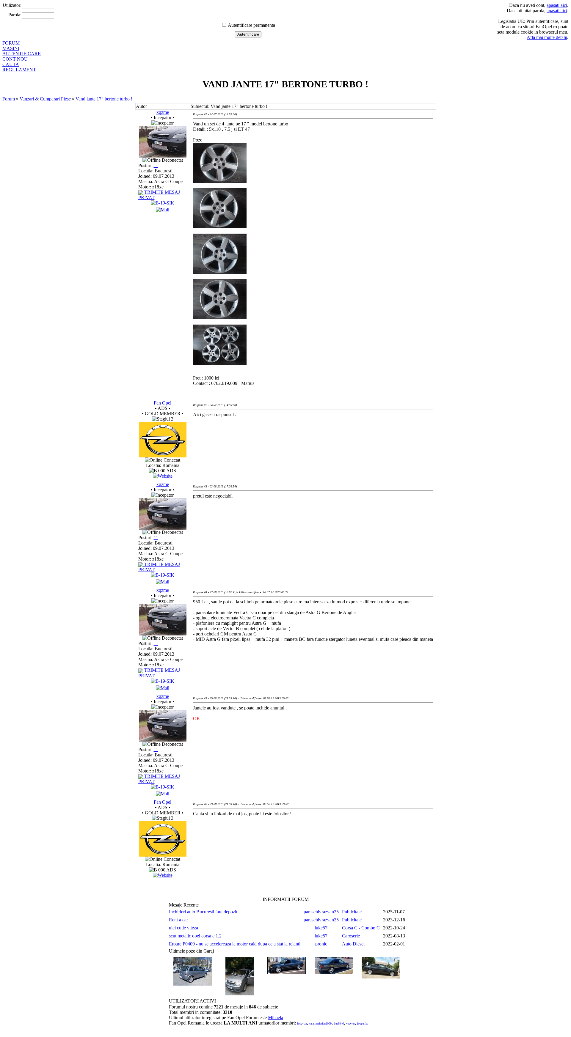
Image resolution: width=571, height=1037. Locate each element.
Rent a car (178, 919)
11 (156, 165)
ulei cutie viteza (183, 927)
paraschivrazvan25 (321, 911)
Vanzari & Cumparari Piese (45, 98)
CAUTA (10, 64)
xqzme (162, 112)
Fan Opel (162, 402)
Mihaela (275, 1017)
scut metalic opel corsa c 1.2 (195, 935)
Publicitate (352, 911)
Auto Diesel (353, 943)
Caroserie (351, 935)
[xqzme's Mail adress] (162, 209)
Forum (8, 98)
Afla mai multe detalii (547, 37)
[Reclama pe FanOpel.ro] (162, 476)
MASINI (10, 48)
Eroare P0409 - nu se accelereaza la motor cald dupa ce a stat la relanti (234, 943)
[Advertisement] (301, 441)
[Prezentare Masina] (162, 202)
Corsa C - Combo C (361, 927)
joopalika (362, 1023)
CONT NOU (15, 59)
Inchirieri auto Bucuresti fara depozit (203, 911)
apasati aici (557, 5)
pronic (321, 943)
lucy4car (302, 1023)
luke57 (321, 927)
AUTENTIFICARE (21, 53)
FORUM (11, 42)
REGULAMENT (19, 69)
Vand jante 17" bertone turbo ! (104, 98)
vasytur (350, 1023)
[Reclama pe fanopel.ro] (162, 455)
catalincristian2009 (320, 1023)
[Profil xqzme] (162, 155)
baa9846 (339, 1023)
